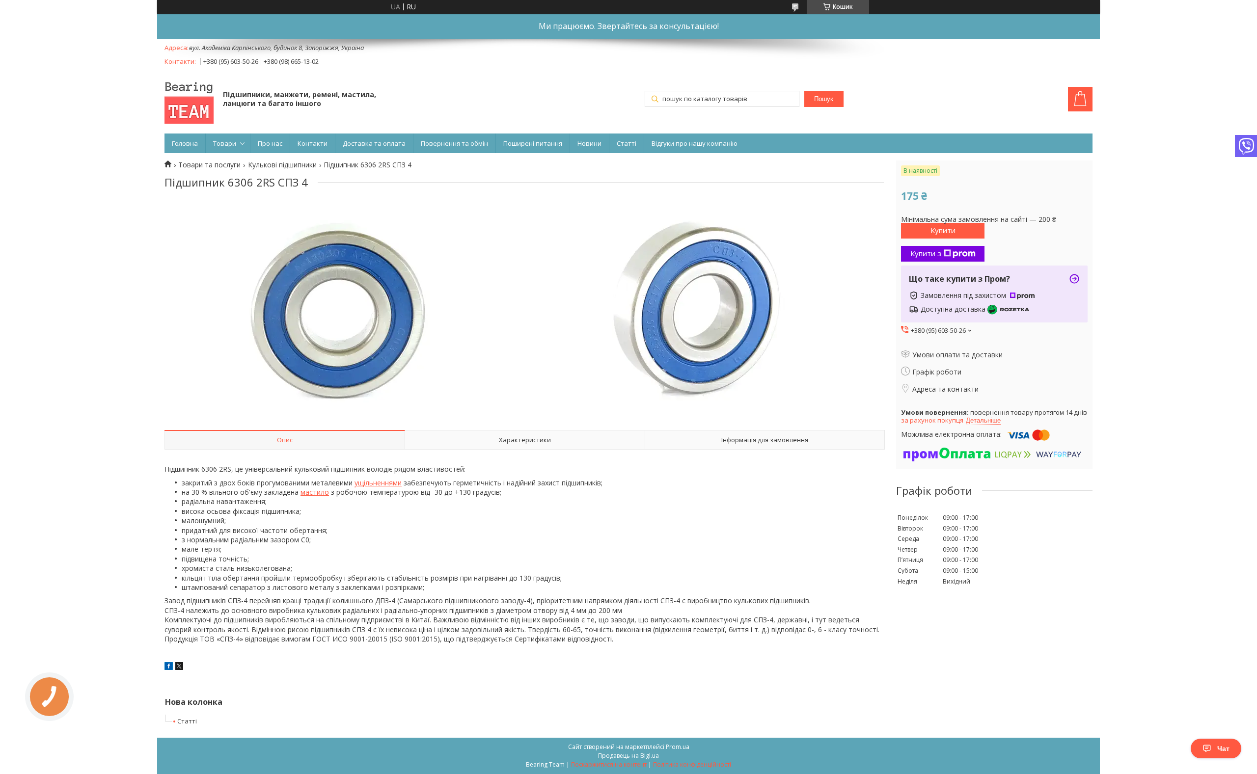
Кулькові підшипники (282, 164)
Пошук (823, 99)
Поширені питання (532, 143)
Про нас (270, 143)
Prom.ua (677, 747)
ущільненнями (378, 482)
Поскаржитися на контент (609, 764)
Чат (1223, 748)
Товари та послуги (209, 164)
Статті (626, 143)
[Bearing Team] (189, 100)
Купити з (925, 253)
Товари (224, 143)
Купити (943, 230)
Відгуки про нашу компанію (695, 143)
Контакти (313, 143)
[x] (179, 667)
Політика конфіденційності (692, 764)
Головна (185, 143)
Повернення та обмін (454, 143)
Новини (589, 143)
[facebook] (168, 667)
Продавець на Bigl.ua (628, 755)
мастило (315, 492)
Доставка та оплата (374, 143)
